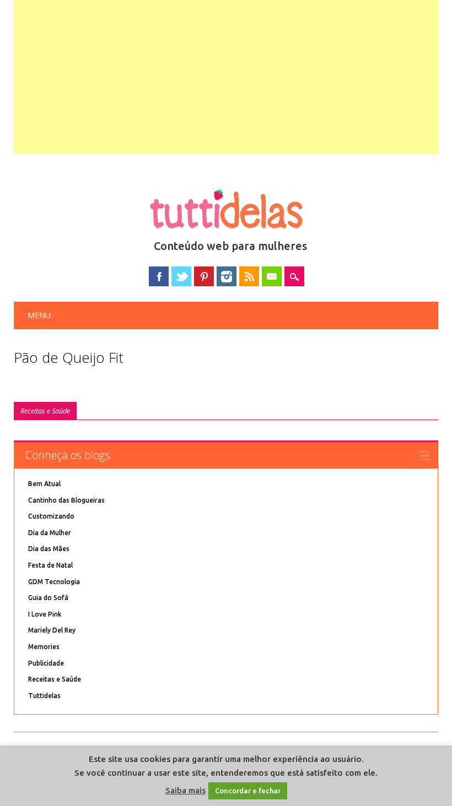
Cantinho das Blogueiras (66, 500)
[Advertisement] (226, 77)
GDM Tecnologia (54, 581)
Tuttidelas (44, 695)
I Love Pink (44, 614)
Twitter (181, 276)
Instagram (226, 276)
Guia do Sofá (48, 597)
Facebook (159, 276)
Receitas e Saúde (45, 411)
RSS (249, 276)
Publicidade (46, 663)
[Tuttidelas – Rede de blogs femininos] (226, 232)
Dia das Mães (48, 548)
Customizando (51, 516)
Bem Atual (44, 483)
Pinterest (204, 276)
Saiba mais (185, 790)
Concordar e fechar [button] (248, 790)
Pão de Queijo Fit (68, 357)
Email (272, 276)
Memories (44, 646)
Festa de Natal (50, 565)
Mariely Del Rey (52, 630)
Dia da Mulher (49, 532)
